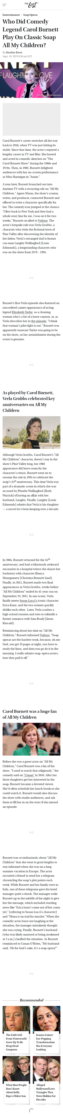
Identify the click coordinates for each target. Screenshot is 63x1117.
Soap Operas (30, 15)
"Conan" (29, 775)
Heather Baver (14, 52)
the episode (38, 321)
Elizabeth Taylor (22, 312)
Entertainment (11, 15)
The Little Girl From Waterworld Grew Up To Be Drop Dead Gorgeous (16, 1042)
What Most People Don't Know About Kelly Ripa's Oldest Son (16, 1090)
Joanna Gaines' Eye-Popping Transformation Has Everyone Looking (45, 1042)
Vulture (43, 220)
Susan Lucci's (28, 600)
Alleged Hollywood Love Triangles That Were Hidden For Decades (46, 1092)
